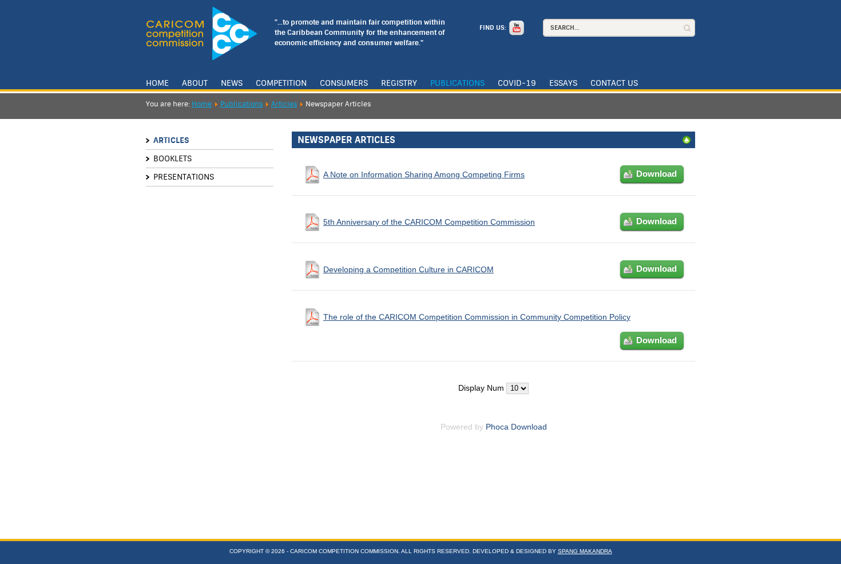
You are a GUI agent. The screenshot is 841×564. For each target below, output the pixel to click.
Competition (281, 83)
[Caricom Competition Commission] (201, 33)
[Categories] (686, 141)
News (232, 83)
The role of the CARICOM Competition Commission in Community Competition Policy (476, 316)
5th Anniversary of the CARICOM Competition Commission (429, 222)
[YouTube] (515, 28)
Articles (284, 104)
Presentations (183, 177)
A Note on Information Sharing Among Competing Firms (424, 174)
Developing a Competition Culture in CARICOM (408, 269)
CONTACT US (614, 83)
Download (656, 173)
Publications (457, 83)
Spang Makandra (585, 551)
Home (157, 83)
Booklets (172, 158)
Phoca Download (516, 426)
